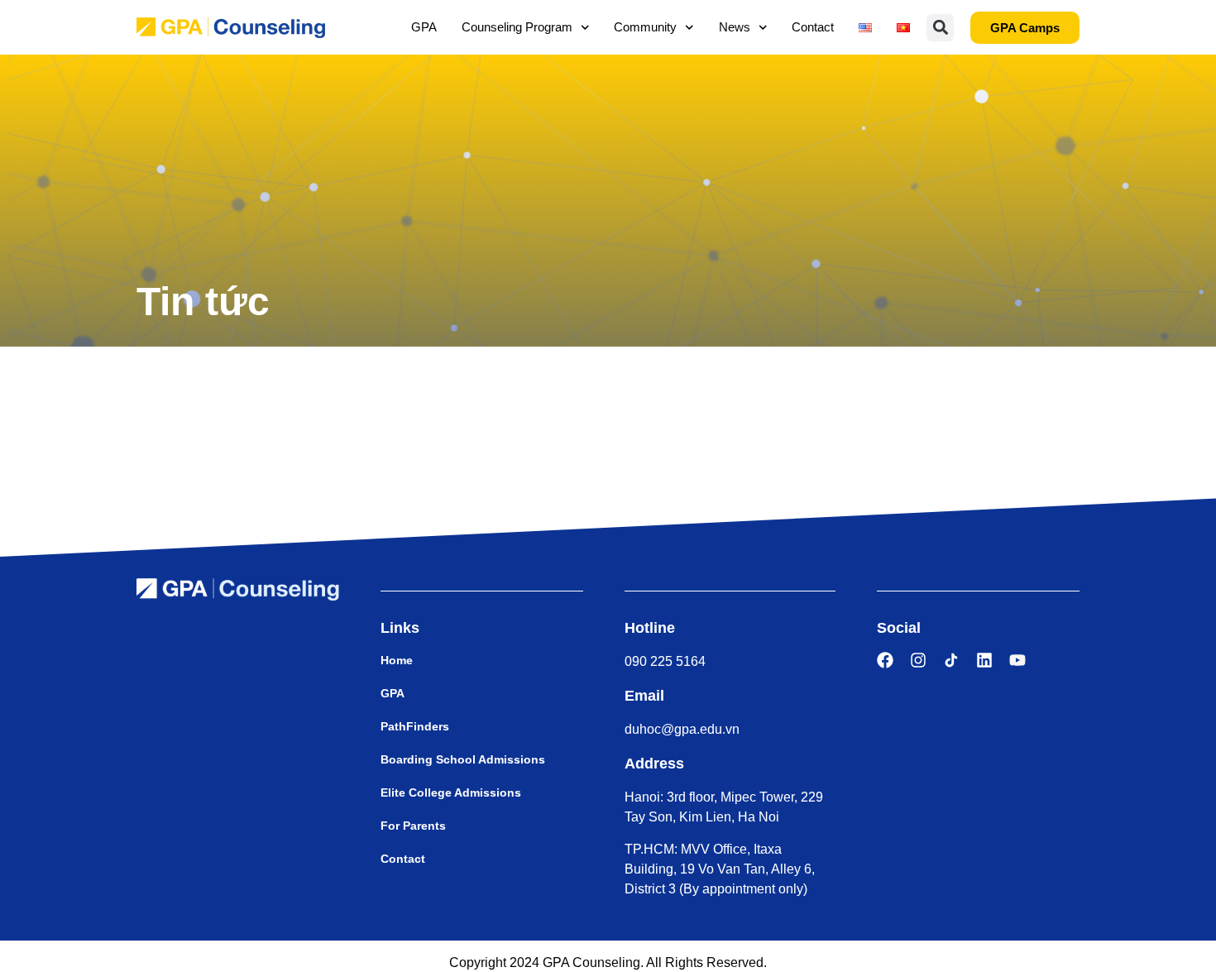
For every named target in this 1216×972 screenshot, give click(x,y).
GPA (424, 27)
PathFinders (415, 726)
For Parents (413, 825)
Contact (813, 27)
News (734, 27)
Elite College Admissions (451, 792)
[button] (940, 27)
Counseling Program (517, 27)
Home (397, 660)
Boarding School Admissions (463, 759)
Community (645, 27)
